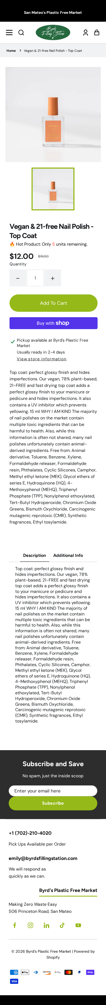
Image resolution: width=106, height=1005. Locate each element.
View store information (42, 359)
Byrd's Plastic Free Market (48, 951)
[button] (21, 33)
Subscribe (53, 803)
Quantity (18, 264)
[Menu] (10, 32)
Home (11, 51)
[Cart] (95, 32)
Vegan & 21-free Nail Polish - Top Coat (53, 51)
